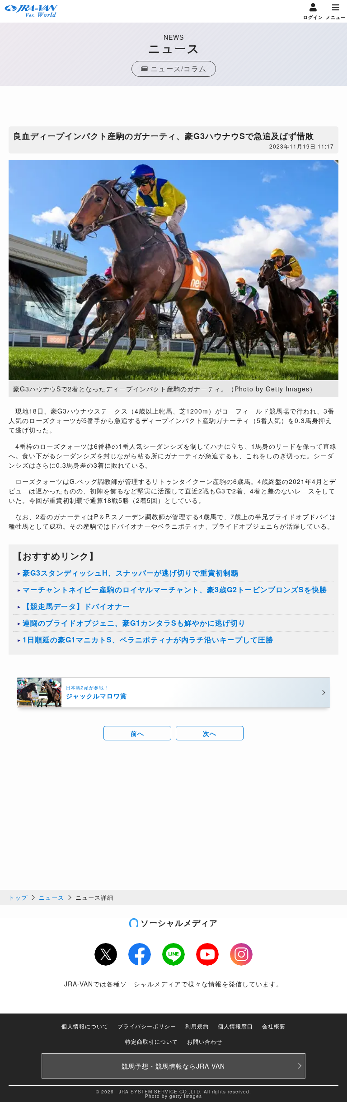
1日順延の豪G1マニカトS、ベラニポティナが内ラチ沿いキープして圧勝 (148, 639)
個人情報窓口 (235, 1026)
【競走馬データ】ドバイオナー (76, 606)
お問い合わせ (204, 1041)
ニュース (51, 897)
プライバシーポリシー (146, 1026)
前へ (137, 733)
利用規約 (197, 1026)
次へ (209, 733)
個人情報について (84, 1026)
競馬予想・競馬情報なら (173, 1065)
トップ (18, 897)
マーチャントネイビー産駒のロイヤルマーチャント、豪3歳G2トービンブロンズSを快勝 (175, 589)
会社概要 (274, 1026)
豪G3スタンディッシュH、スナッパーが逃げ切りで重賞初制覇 (131, 572)
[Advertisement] (173, 108)
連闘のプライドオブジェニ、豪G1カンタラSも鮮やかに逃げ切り (134, 623)
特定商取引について (151, 1041)
